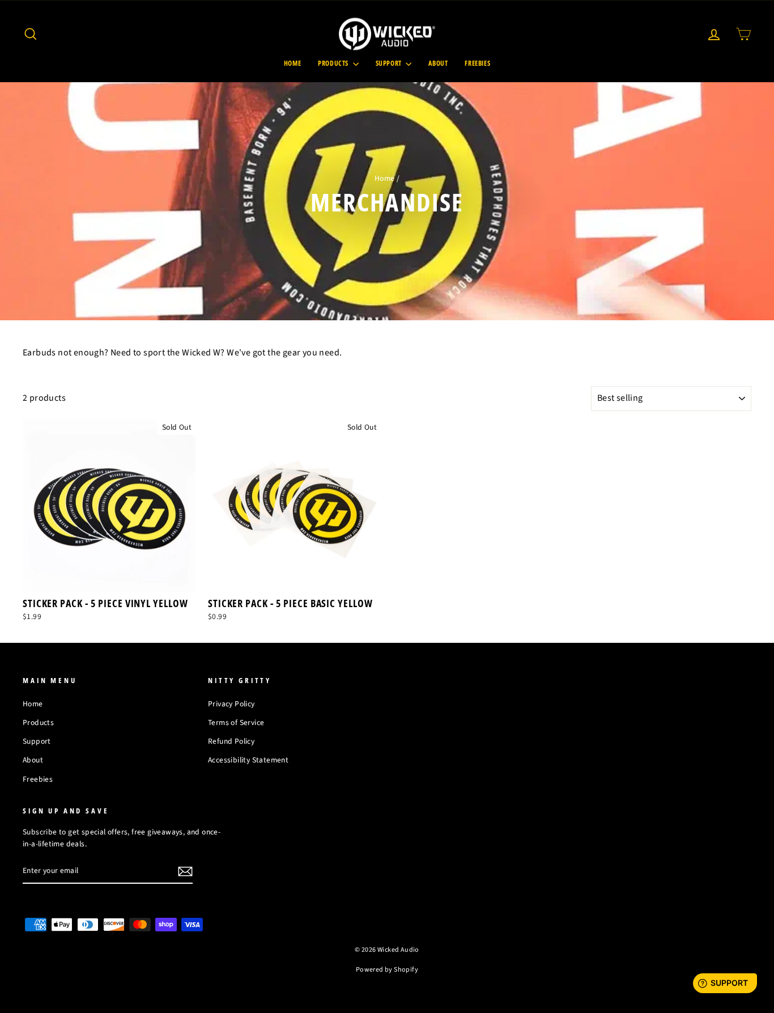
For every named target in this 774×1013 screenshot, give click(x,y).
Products (334, 63)
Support (389, 63)
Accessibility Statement (248, 760)
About (438, 63)
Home (292, 63)
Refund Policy (231, 741)
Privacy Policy (231, 703)
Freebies (477, 63)
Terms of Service (236, 722)
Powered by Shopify (387, 969)
